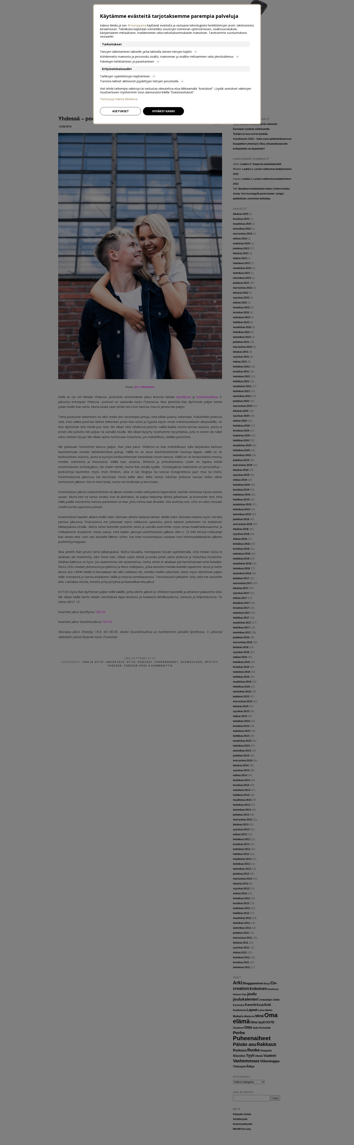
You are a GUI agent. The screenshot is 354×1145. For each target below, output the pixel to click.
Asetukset (120, 111)
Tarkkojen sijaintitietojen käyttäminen (125, 76)
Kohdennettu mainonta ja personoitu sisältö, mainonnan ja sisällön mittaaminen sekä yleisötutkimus (167, 56)
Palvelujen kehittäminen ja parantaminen (127, 61)
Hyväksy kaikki (163, 111)
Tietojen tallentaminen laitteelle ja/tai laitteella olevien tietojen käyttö (146, 52)
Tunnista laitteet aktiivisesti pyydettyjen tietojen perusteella (139, 81)
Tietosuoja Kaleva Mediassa (118, 99)
